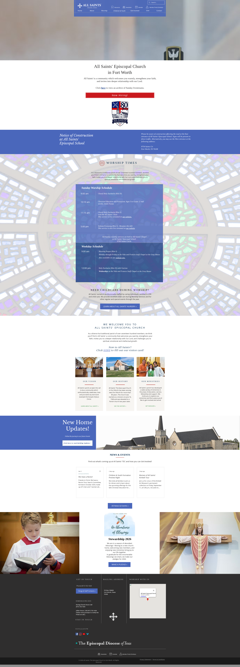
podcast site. (120, 258)
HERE (106, 350)
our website (130, 228)
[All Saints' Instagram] (80, 634)
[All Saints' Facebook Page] (76, 634)
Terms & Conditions (159, 659)
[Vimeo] (87, 634)
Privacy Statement (145, 659)
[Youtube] (84, 634)
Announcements (83, 473)
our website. (127, 217)
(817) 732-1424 (86, 586)
